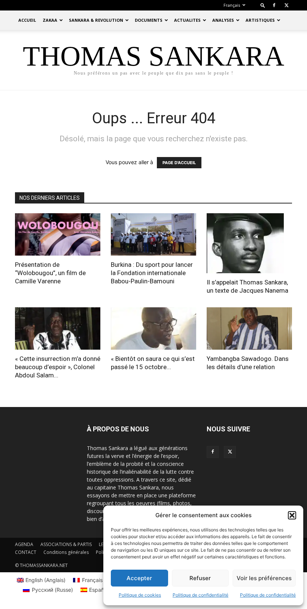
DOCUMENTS (148, 20)
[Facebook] (274, 5)
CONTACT (25, 552)
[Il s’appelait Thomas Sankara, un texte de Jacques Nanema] (249, 243)
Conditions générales (66, 552)
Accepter (139, 578)
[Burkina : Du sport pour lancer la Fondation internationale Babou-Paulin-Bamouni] (153, 234)
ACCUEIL (27, 20)
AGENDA (24, 544)
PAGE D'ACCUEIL (179, 162)
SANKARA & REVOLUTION (96, 20)
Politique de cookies (140, 595)
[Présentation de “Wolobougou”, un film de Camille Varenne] (57, 234)
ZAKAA (50, 20)
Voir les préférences (264, 578)
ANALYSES (223, 20)
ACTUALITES (187, 20)
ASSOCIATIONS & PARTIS (66, 544)
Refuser (200, 578)
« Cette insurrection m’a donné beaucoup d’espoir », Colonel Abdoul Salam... (57, 367)
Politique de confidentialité (200, 595)
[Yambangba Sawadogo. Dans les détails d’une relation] (249, 328)
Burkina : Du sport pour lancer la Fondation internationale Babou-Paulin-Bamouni (152, 273)
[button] (292, 515)
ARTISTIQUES (260, 20)
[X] (286, 5)
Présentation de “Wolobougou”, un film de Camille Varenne (50, 273)
